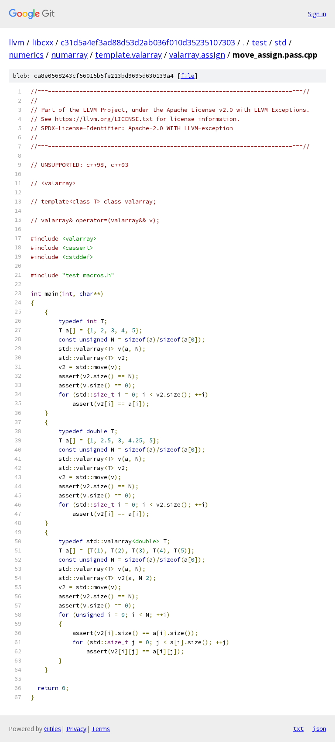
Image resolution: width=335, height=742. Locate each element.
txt (298, 728)
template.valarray (128, 54)
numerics (26, 54)
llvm (16, 42)
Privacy (76, 729)
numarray (69, 54)
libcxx (42, 42)
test (259, 42)
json (319, 728)
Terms (101, 729)
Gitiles (52, 729)
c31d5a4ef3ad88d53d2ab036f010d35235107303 (148, 42)
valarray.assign (197, 54)
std (280, 42)
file (188, 75)
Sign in (317, 14)
